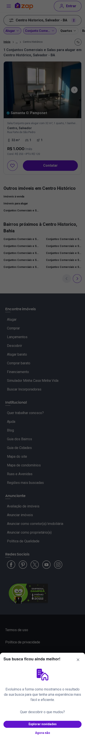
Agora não (42, 733)
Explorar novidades (43, 724)
